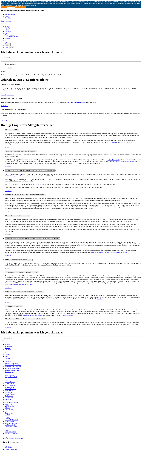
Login (6, 42)
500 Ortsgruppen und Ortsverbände (17, 176)
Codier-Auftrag (9, 387)
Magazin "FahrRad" (11, 377)
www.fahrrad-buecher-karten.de (63, 315)
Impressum (8, 446)
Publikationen (9, 409)
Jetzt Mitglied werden (7, 95)
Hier (76, 163)
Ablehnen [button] (4, 7)
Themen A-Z (9, 358)
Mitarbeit (7, 408)
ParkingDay (8, 392)
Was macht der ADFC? (11, 130)
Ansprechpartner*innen (12, 433)
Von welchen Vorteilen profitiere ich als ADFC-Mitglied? (20, 151)
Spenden (7, 16)
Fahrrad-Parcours (10, 394)
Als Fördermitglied (10, 425)
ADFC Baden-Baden (11, 37)
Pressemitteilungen (10, 432)
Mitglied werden (10, 14)
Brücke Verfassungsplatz (12, 368)
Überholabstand (9, 390)
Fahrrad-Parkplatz (10, 389)
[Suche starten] (3, 340)
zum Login (4, 120)
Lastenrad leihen (10, 382)
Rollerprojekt (9, 397)
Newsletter (8, 18)
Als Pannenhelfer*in (11, 427)
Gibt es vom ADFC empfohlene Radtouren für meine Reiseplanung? (24, 291)
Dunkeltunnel (9, 396)
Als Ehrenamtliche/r (11, 423)
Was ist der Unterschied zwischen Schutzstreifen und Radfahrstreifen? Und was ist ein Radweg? (32, 238)
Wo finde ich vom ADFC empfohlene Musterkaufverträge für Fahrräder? (25, 319)
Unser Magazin (9, 35)
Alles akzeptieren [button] (20, 7)
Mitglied (114, 142)
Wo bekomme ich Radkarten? (13, 306)
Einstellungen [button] (11, 7)
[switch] (15, 64)
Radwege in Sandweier (12, 370)
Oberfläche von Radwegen (13, 366)
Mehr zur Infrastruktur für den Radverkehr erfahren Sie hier (109, 252)
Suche (7, 47)
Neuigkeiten (8, 346)
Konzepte (8, 31)
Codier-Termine (9, 383)
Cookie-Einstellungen (11, 449)
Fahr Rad (7, 28)
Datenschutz (8, 448)
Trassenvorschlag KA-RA (13, 365)
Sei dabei (7, 38)
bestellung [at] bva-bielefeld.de (32, 315)
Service (7, 30)
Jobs (6, 411)
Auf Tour (99, 299)
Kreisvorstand (9, 413)
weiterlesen (8, 147)
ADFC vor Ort (9, 406)
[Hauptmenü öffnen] (5, 23)
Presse (7, 40)
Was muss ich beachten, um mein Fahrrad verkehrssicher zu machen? (25, 194)
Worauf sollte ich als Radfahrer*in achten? (17, 216)
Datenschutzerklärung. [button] (29, 5)
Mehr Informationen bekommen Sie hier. (21, 284)
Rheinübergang (9, 372)
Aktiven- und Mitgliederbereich (14, 438)
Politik (7, 33)
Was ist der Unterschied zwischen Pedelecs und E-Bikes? (21, 272)
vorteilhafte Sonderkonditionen (125, 161)
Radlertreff (8, 399)
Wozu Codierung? (10, 385)
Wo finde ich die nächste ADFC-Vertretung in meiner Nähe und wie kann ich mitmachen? (30, 170)
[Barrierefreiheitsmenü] (1, 23)
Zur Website (4, 106)
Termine (7, 348)
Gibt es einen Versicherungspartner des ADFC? (18, 259)
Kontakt (7, 415)
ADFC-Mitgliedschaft (11, 420)
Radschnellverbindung (11, 363)
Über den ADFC (10, 404)
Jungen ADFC (35, 184)
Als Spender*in (9, 421)
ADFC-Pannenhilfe (113, 160)
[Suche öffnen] (3, 23)
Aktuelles (7, 26)
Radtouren (8, 349)
